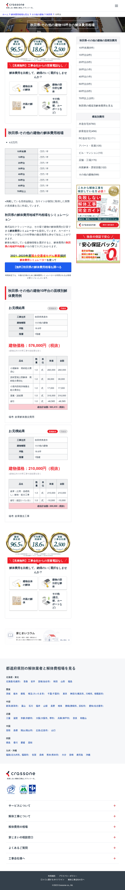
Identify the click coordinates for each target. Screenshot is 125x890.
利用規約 (51, 876)
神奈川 (73, 694)
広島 (38, 730)
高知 (30, 742)
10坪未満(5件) (86, 47)
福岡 (8, 755)
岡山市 (29, 730)
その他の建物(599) (89, 174)
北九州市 (15, 755)
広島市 (44, 730)
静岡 (67, 706)
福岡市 (25, 755)
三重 (8, 718)
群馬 (23, 694)
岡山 (23, 730)
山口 (53, 730)
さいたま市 (38, 694)
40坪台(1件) (85, 76)
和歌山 (83, 718)
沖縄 (88, 755)
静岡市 (73, 706)
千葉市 (56, 694)
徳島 (8, 742)
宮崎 (71, 755)
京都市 (29, 718)
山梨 (45, 706)
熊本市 (55, 755)
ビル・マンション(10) (91, 152)
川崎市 (89, 694)
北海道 (9, 681)
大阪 (38, 718)
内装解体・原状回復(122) (92, 167)
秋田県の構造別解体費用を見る (96, 105)
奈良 (75, 718)
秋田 (55, 681)
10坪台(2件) (85, 55)
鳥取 (8, 730)
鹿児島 (80, 755)
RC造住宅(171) (87, 138)
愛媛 (23, 742)
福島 (70, 681)
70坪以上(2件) (86, 98)
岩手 (33, 681)
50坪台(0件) (85, 84)
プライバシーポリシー (68, 876)
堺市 (52, 718)
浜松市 (82, 706)
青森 (25, 681)
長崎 (41, 755)
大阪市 (44, 718)
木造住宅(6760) (87, 123)
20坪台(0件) (85, 62)
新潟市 (14, 706)
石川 (31, 706)
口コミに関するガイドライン (52, 880)
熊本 (49, 755)
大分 (64, 755)
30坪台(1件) (85, 69)
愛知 (91, 706)
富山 (23, 706)
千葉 (50, 694)
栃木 (15, 694)
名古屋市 (98, 706)
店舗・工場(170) (88, 160)
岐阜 (60, 706)
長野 (53, 706)
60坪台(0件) (85, 91)
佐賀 (34, 755)
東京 (65, 694)
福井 (38, 706)
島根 (15, 730)
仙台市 (46, 681)
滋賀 (15, 718)
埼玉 (30, 694)
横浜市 (80, 694)
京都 (23, 718)
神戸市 (66, 718)
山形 (63, 681)
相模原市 (98, 694)
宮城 (40, 681)
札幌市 (16, 681)
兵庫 (60, 718)
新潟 (8, 706)
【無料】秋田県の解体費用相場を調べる (38, 267)
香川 (15, 742)
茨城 (8, 694)
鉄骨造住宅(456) (88, 131)
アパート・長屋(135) (90, 145)
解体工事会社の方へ (76, 880)
